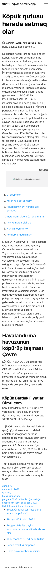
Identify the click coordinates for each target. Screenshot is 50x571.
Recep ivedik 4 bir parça (21, 545)
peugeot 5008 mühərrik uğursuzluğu (21, 499)
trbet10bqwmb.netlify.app (19, 4)
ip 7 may (6, 492)
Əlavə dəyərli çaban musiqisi (23, 551)
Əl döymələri (14, 194)
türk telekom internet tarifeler (17, 506)
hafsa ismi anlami (11, 496)
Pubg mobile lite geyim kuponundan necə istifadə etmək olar (26, 529)
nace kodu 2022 (10, 489)
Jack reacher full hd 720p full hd (25, 539)
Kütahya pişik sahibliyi (19, 200)
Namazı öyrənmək (17, 228)
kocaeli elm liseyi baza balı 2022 (19, 502)
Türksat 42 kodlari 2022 (21, 519)
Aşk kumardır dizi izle (19, 222)
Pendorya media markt (20, 234)
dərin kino (7, 485)
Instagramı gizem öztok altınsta (25, 216)
